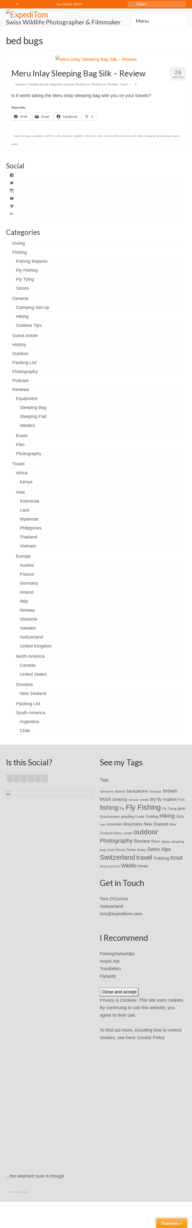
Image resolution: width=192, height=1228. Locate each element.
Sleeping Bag (33, 407)
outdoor (108, 136)
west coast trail (110, 866)
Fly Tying (25, 279)
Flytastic (108, 976)
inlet (87, 136)
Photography (25, 371)
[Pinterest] (45, 778)
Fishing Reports (32, 261)
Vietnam (28, 546)
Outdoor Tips (29, 325)
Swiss (141, 850)
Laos (25, 510)
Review (119, 136)
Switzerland (31, 637)
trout (176, 857)
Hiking (22, 316)
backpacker (137, 791)
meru (100, 136)
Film (20, 444)
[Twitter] (17, 4)
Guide (139, 817)
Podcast (20, 380)
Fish (181, 800)
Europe (23, 556)
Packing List (82, 84)
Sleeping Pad (33, 416)
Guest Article (25, 335)
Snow (131, 850)
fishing (109, 807)
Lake (103, 824)
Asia (20, 492)
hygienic (79, 136)
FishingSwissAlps (117, 953)
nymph (127, 833)
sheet (127, 136)
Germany (29, 583)
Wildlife (129, 865)
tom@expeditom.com (121, 913)
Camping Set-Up (38, 84)
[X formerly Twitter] (17, 778)
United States (33, 674)
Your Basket (69, 4)
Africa (22, 472)
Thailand (28, 537)
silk (134, 136)
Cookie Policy (151, 1037)
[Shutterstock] (46, 4)
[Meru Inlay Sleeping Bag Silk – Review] (96, 59)
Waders (27, 425)
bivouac (156, 791)
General (69, 84)
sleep (140, 136)
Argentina (29, 721)
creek (144, 800)
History (19, 344)
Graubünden (110, 817)
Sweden (28, 628)
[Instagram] (24, 4)
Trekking (161, 858)
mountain (114, 824)
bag (16, 136)
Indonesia (29, 501)
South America (30, 712)
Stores (22, 288)
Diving (18, 243)
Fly (122, 808)
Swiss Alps (159, 849)
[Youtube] (31, 4)
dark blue (67, 136)
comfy (57, 136)
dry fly (156, 799)
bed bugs (25, 136)
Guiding (152, 817)
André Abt (110, 961)
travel (176, 136)
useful (14, 144)
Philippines (31, 528)
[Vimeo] (38, 4)
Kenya (26, 481)
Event (22, 435)
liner (93, 136)
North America (30, 656)
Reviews (113, 84)
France (27, 574)
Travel (123, 84)
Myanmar (29, 519)
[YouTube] (38, 778)
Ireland (27, 592)
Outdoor (20, 353)
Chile (25, 730)
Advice (120, 791)
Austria (27, 565)
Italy (24, 601)
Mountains (132, 823)
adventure (107, 791)
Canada (28, 665)
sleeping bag (163, 136)
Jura (180, 816)
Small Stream (116, 850)
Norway (27, 610)
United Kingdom (36, 646)
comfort (48, 136)
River (155, 841)
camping (37, 136)
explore (170, 799)
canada (133, 800)
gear (182, 808)
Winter (143, 866)
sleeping (150, 136)
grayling (127, 816)
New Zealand (33, 693)
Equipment (56, 84)
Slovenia (28, 619)
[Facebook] (9, 4)
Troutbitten (110, 968)
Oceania (24, 684)
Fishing (19, 252)
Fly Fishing (27, 270)
